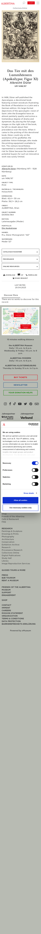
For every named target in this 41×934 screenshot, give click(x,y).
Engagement (9, 595)
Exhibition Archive (10, 545)
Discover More (11, 295)
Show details (29, 493)
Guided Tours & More (13, 570)
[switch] (35, 470)
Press (5, 575)
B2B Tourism (8, 578)
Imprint (6, 608)
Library (5, 561)
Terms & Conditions (13, 619)
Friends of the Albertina (13, 516)
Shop (4, 514)
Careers (6, 610)
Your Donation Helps (20, 393)
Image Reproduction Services (16, 564)
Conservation (8, 542)
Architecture (8, 539)
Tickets (31, 2)
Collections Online (20, 8)
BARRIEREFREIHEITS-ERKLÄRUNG (19, 624)
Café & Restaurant (10, 519)
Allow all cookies (20, 500)
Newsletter (20, 385)
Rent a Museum (10, 580)
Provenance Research (12, 550)
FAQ (4, 522)
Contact (6, 605)
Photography (8, 537)
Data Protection (11, 621)
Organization (10, 616)
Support (6, 592)
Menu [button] (37, 3)
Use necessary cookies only (20, 508)
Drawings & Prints (10, 534)
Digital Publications (11, 555)
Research (7, 528)
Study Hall (7, 558)
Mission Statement (12, 613)
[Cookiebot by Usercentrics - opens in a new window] (28, 424)
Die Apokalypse (9, 228)
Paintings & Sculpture (12, 531)
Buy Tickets (20, 377)
